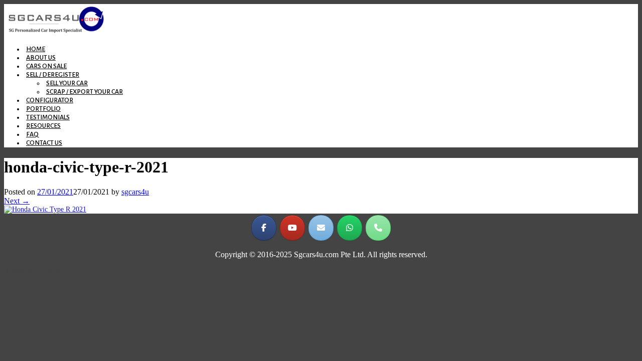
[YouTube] (292, 228)
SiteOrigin (28, 271)
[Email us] (321, 228)
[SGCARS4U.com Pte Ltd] (56, 32)
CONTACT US (44, 142)
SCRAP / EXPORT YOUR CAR (84, 91)
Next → (17, 201)
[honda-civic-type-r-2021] (45, 209)
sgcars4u (135, 192)
